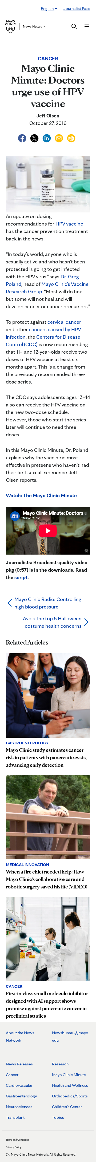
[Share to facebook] (22, 137)
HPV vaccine (69, 223)
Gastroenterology (21, 1095)
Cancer (12, 1074)
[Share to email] (59, 137)
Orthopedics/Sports (70, 1095)
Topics (58, 1117)
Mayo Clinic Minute (69, 1074)
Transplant (15, 1117)
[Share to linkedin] (47, 137)
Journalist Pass (76, 8)
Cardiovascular (19, 1085)
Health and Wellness (70, 1085)
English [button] (47, 8)
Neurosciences (19, 1106)
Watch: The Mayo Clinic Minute (41, 495)
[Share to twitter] (35, 137)
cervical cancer (64, 322)
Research (60, 1063)
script (20, 577)
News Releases (19, 1063)
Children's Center (67, 1106)
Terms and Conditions (17, 1139)
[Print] (71, 137)
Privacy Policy (13, 1147)
